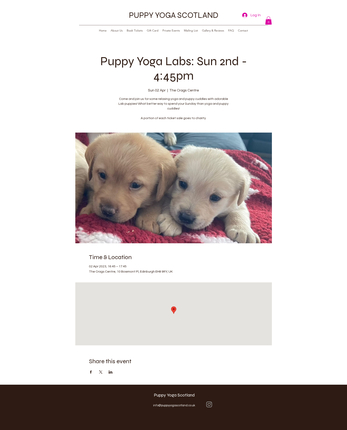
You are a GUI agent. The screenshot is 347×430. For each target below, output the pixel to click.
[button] (268, 20)
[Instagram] (209, 404)
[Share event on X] (101, 372)
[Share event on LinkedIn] (110, 372)
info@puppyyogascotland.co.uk (174, 405)
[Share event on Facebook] (91, 372)
